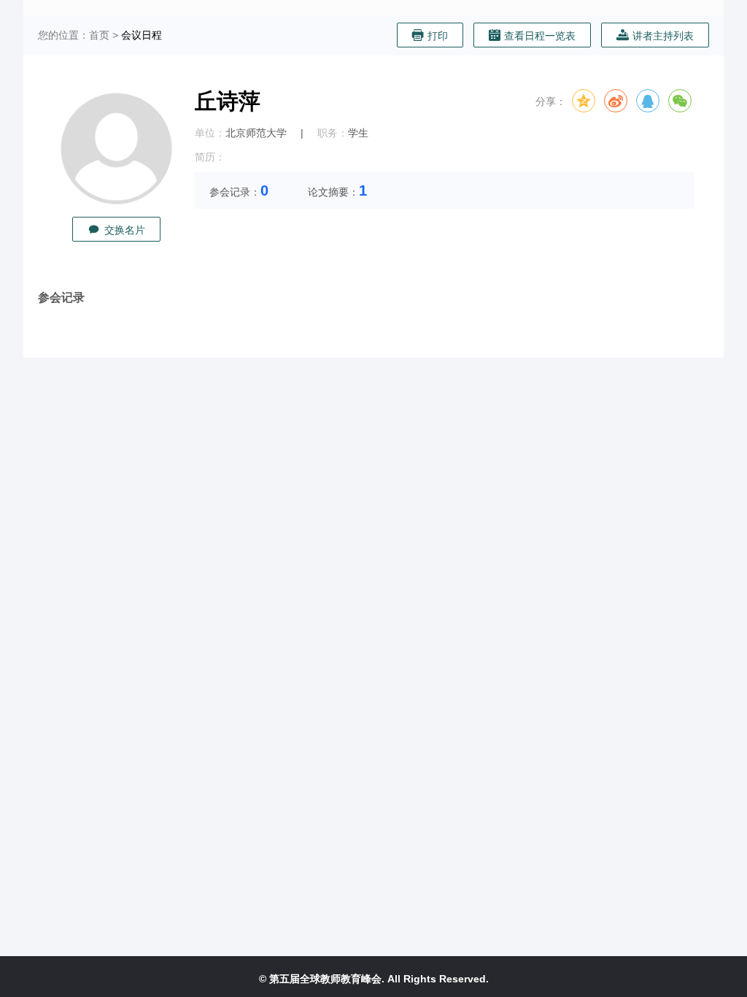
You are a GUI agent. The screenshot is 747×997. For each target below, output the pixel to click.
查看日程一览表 (540, 36)
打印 (437, 36)
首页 (99, 35)
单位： (210, 133)
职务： (332, 133)
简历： (210, 157)
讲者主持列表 (663, 36)
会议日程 (141, 35)
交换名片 (124, 230)
